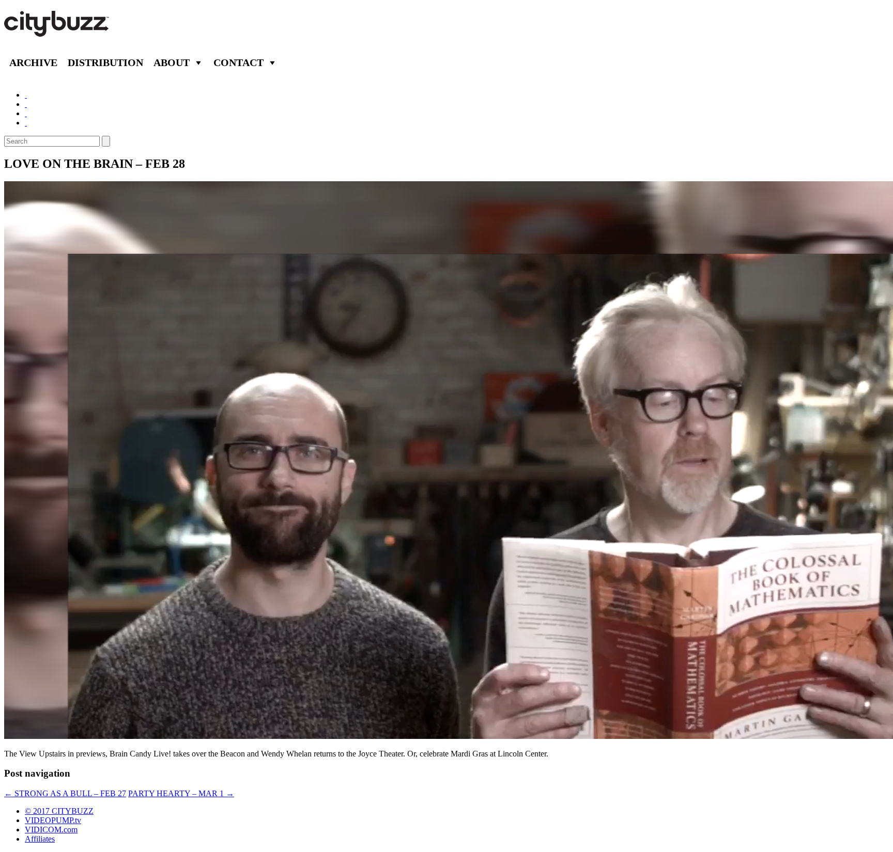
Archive (33, 62)
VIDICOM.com (51, 829)
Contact (238, 62)
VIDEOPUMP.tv (53, 820)
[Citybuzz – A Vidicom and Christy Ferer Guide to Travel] (57, 31)
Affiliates (40, 838)
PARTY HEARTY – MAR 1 (181, 793)
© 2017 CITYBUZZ (59, 811)
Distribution (105, 62)
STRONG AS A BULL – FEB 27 (65, 793)
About (171, 62)
